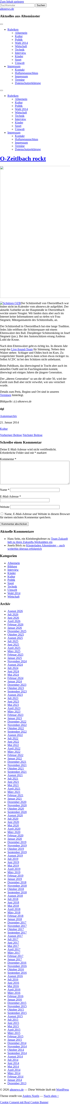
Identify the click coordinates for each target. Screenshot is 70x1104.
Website (4, 506)
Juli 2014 (12, 1059)
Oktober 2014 (15, 1049)
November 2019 (17, 845)
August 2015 (15, 1016)
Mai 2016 (13, 986)
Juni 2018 (13, 902)
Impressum (13, 66)
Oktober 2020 (15, 808)
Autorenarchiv (8, 416)
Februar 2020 (15, 835)
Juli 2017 (12, 939)
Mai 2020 (13, 825)
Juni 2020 (13, 822)
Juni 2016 (13, 982)
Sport (18, 59)
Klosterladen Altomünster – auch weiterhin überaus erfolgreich (36, 547)
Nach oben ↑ (51, 1095)
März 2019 (13, 872)
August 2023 (15, 694)
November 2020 (17, 805)
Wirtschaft (21, 46)
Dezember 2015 (16, 1002)
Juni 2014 (13, 1063)
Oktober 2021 (15, 768)
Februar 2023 (15, 714)
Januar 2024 (14, 681)
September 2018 (17, 892)
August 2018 (15, 895)
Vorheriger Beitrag (11, 435)
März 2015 (13, 1033)
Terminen (5, 395)
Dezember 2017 (16, 922)
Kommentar (8, 459)
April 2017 (13, 949)
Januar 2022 (14, 758)
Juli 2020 (12, 818)
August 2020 (15, 815)
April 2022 (13, 748)
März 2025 (13, 651)
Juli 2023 (12, 698)
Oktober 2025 (15, 634)
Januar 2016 (14, 999)
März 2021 (13, 791)
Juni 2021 (13, 781)
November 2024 (17, 661)
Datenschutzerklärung (28, 83)
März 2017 (13, 952)
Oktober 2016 (15, 969)
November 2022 (17, 725)
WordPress (62, 1089)
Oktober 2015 (15, 1009)
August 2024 (15, 664)
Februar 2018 (15, 915)
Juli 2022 (12, 738)
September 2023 (17, 691)
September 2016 (17, 972)
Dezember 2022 (16, 721)
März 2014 (13, 1073)
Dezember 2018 (16, 882)
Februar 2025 (15, 654)
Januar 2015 (14, 1039)
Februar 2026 (15, 624)
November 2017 (17, 925)
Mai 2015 (13, 1026)
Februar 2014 (15, 1076)
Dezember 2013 (16, 1083)
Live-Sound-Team (22, 349)
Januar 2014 (14, 1079)
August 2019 (15, 855)
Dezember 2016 (16, 962)
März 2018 (13, 912)
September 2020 (17, 812)
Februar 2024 (15, 678)
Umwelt (19, 63)
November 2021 (17, 765)
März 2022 (13, 751)
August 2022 (15, 735)
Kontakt (19, 69)
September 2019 (17, 852)
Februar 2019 (15, 875)
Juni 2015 (13, 1023)
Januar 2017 (14, 959)
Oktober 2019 (15, 848)
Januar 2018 (14, 919)
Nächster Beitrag (32, 435)
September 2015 (17, 1013)
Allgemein (21, 32)
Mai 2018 (13, 905)
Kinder (19, 56)
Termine (20, 79)
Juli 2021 (12, 778)
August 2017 (15, 935)
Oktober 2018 (15, 889)
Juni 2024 (13, 671)
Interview (20, 53)
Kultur (19, 36)
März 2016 (13, 992)
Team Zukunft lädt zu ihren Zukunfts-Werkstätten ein (37, 540)
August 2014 (15, 1056)
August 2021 (15, 775)
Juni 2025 (13, 644)
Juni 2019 (13, 862)
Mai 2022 (13, 745)
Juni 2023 (13, 701)
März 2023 (13, 711)
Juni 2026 (13, 617)
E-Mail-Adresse (10, 496)
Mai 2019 (13, 865)
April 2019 (13, 869)
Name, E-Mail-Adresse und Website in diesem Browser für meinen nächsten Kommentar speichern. (35, 515)
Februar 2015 (15, 1036)
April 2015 (13, 1029)
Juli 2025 (12, 641)
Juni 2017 (13, 942)
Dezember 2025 (16, 631)
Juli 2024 (12, 668)
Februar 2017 (15, 956)
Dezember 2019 (16, 842)
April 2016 (13, 989)
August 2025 (15, 637)
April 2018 (13, 909)
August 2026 (15, 611)
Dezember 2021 (16, 761)
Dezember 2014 (16, 1043)
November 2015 (17, 1006)
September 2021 (17, 771)
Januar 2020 (14, 838)
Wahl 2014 (21, 42)
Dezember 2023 (16, 684)
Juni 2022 (13, 741)
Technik (19, 49)
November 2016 (17, 966)
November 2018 (17, 885)
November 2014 (17, 1046)
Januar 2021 (14, 798)
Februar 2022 (15, 755)
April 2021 (13, 788)
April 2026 (13, 621)
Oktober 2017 (15, 929)
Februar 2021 (15, 795)
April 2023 (13, 708)
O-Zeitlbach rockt (23, 158)
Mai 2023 (13, 704)
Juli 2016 (12, 979)
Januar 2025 (14, 658)
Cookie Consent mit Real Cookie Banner (24, 1102)
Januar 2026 (14, 627)
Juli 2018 (12, 899)
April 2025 (13, 647)
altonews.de (7, 8)
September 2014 (17, 1053)
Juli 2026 (12, 614)
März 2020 (13, 832)
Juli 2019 (12, 858)
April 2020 (13, 828)
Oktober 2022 (15, 728)
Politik (19, 39)
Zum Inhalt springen (12, 1)
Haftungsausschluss (26, 73)
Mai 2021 (13, 785)
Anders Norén (30, 1095)
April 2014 (13, 1069)
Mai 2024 (13, 674)
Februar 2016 (15, 996)
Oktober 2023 (15, 688)
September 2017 (17, 932)
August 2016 (15, 976)
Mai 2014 (13, 1066)
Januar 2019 (14, 879)
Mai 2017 (13, 946)
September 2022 (17, 731)
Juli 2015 (12, 1019)
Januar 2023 (14, 718)
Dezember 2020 (16, 802)
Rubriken (12, 29)
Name (4, 489)
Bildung (12, 566)
